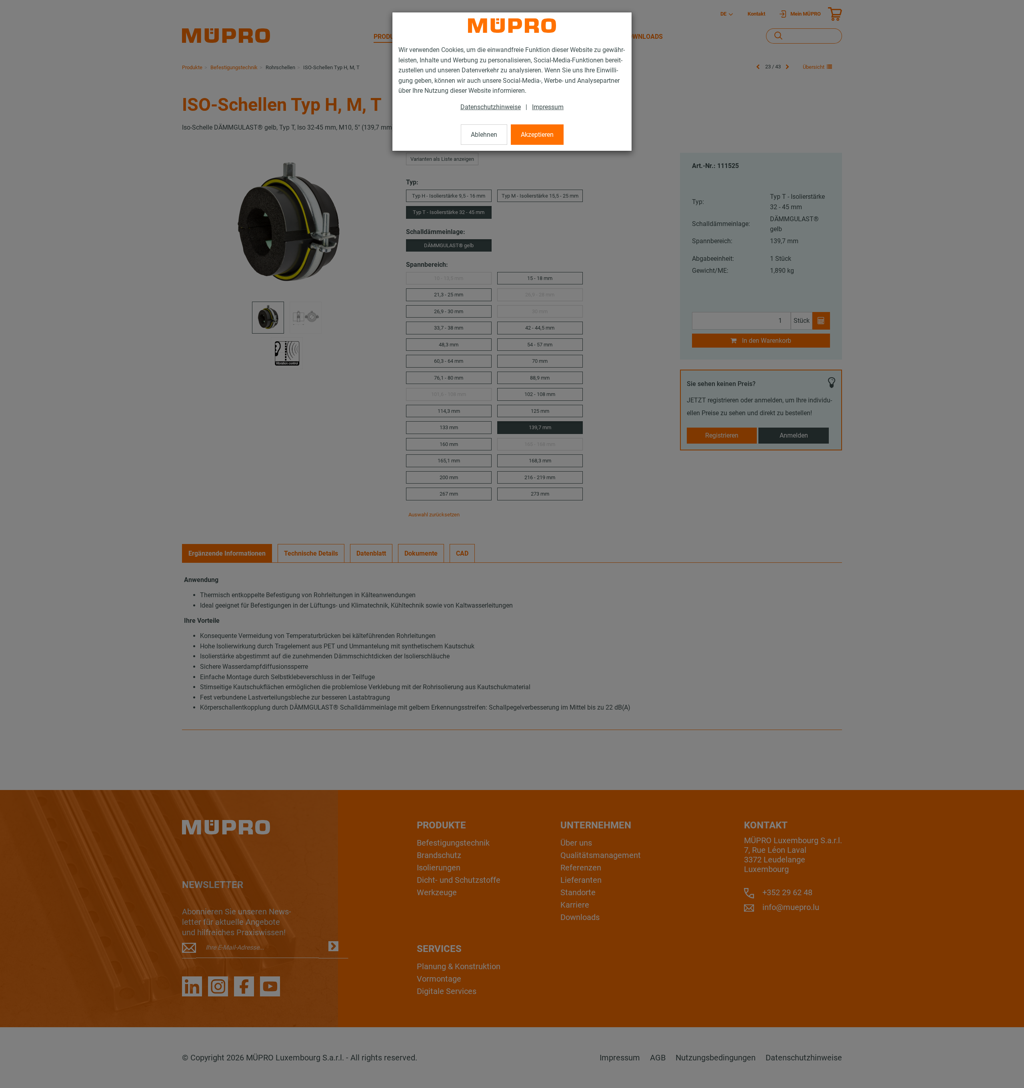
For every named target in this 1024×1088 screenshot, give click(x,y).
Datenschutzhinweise (490, 107)
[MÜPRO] (512, 25)
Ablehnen (484, 134)
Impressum (548, 107)
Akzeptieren (537, 134)
